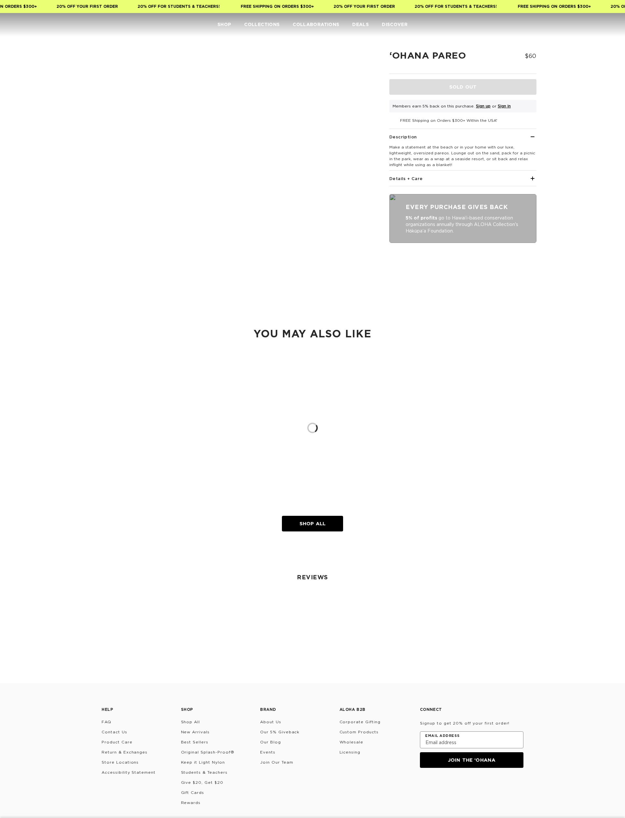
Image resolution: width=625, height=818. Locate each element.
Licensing (350, 752)
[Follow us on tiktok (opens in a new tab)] (440, 785)
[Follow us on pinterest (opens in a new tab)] (487, 785)
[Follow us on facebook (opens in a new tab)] (455, 785)
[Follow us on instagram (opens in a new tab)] (424, 785)
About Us (270, 722)
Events (267, 752)
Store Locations (120, 762)
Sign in (504, 106)
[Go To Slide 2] (103, 124)
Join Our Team (276, 762)
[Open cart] (611, 25)
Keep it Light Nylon (203, 762)
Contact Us (114, 732)
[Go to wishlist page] (598, 25)
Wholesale (352, 742)
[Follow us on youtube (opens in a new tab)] (471, 785)
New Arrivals (195, 732)
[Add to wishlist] (363, 60)
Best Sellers (195, 742)
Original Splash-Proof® (207, 752)
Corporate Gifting (360, 722)
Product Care (117, 742)
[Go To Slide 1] (103, 94)
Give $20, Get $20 (202, 782)
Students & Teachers (204, 772)
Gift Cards (192, 792)
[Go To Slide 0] (103, 64)
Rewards (191, 802)
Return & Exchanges (124, 752)
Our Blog (270, 742)
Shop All (312, 523)
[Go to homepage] (25, 24)
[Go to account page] (585, 25)
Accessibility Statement (129, 772)
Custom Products (359, 732)
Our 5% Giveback (279, 732)
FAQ (106, 722)
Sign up (483, 106)
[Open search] (572, 25)
